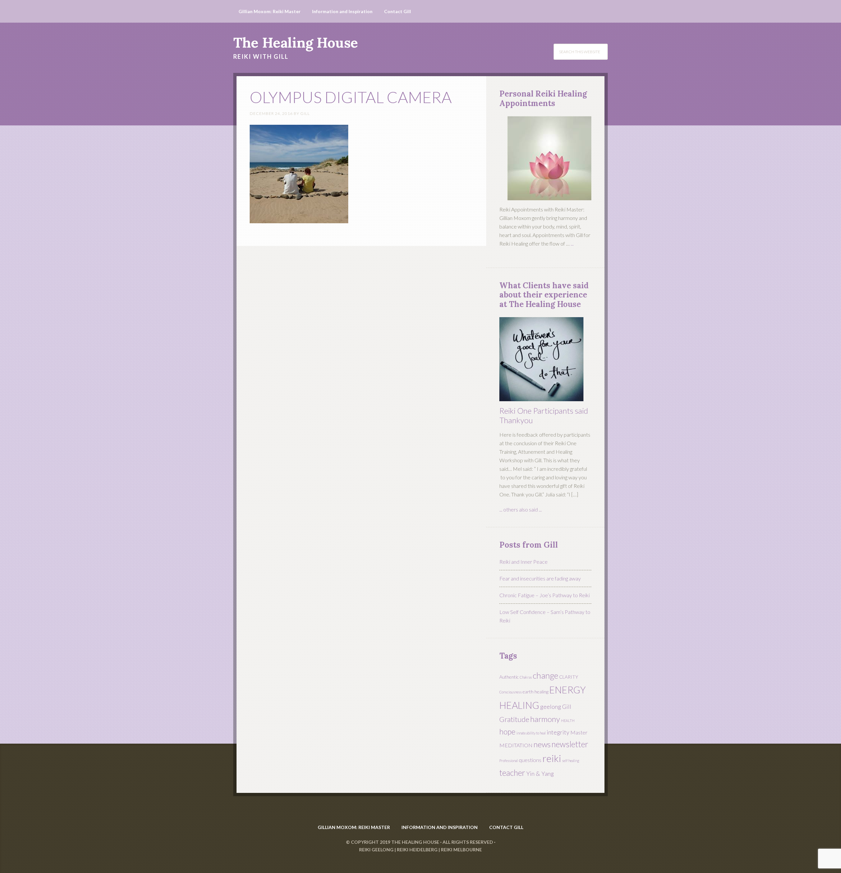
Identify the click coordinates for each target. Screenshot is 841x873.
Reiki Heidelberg (417, 849)
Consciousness (510, 692)
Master (578, 732)
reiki (551, 758)
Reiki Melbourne (461, 849)
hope (507, 731)
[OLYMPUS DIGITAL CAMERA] (299, 220)
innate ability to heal (531, 733)
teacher (512, 772)
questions (530, 760)
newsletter (570, 744)
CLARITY (568, 677)
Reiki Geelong (376, 849)
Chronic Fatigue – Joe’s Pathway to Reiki (544, 595)
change (545, 675)
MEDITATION (516, 745)
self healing (570, 760)
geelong (550, 706)
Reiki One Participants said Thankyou (543, 415)
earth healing (535, 691)
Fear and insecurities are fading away (540, 578)
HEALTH (568, 720)
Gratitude (514, 719)
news (542, 744)
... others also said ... (520, 509)
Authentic (509, 677)
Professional (508, 760)
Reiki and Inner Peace (523, 561)
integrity (558, 732)
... (572, 243)
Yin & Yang (540, 773)
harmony (545, 719)
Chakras (526, 677)
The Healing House (295, 43)
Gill (566, 706)
